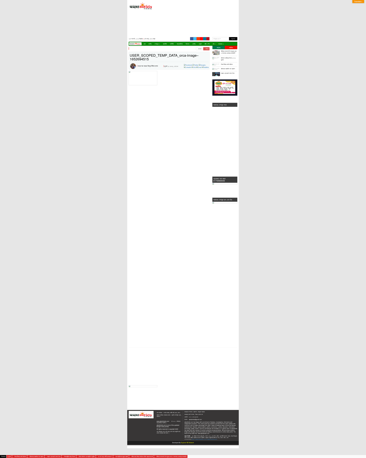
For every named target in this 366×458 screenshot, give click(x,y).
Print (206, 49)
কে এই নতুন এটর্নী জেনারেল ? (93, 456)
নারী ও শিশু (207, 44)
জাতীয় (150, 44)
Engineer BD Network (187, 443)
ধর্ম (213, 44)
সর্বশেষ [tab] (218, 47)
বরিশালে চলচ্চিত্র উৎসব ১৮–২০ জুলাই (228, 59)
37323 (199, 48)
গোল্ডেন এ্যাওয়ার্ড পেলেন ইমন (227, 73)
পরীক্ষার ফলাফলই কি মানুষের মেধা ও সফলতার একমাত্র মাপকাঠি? (228, 52)
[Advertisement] (197, 19)
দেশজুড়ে (157, 44)
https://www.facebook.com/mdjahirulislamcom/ (204, 439)
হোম (144, 44)
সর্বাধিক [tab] (231, 47)
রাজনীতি (165, 44)
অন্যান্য (220, 44)
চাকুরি (200, 44)
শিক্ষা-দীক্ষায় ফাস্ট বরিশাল (227, 64)
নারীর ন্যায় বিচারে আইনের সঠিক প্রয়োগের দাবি (130, 456)
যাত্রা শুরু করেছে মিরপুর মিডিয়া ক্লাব (148, 66)
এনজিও (194, 44)
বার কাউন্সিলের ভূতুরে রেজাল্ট (110, 456)
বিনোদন (187, 44)
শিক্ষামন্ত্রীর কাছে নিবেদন (58, 456)
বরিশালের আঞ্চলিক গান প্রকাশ (228, 69)
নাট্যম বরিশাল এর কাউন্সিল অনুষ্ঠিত (75, 456)
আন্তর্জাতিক (180, 44)
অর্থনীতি (172, 44)
